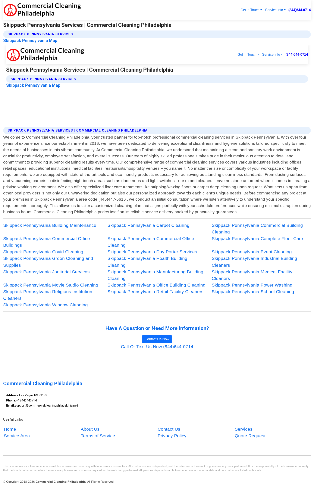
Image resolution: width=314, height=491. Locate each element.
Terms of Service (98, 435)
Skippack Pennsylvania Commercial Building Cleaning (257, 228)
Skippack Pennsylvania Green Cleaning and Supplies (48, 261)
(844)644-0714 (299, 10)
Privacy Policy (172, 435)
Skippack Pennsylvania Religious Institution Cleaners (47, 295)
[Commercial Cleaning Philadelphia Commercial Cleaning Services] (42, 10)
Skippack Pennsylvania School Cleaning (253, 291)
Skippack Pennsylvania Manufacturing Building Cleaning (155, 275)
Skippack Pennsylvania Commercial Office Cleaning (150, 242)
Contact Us (169, 429)
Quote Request (250, 435)
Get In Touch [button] (250, 10)
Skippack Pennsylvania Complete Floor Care (257, 238)
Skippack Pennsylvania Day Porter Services (152, 251)
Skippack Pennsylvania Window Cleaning (45, 304)
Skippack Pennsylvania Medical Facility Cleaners (252, 275)
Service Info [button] (274, 10)
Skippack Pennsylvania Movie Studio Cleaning (50, 284)
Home (10, 429)
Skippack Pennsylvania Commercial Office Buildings (46, 242)
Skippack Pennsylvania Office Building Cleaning (156, 284)
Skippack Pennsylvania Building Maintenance (49, 225)
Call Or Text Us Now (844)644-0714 (157, 346)
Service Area (17, 435)
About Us (90, 429)
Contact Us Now (157, 339)
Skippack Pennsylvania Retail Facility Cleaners (155, 291)
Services (243, 429)
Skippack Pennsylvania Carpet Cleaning (148, 225)
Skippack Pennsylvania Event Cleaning (252, 251)
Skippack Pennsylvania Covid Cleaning (43, 251)
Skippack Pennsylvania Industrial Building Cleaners (254, 261)
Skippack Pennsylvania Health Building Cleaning (147, 261)
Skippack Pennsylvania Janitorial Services (46, 271)
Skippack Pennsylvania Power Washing (252, 284)
